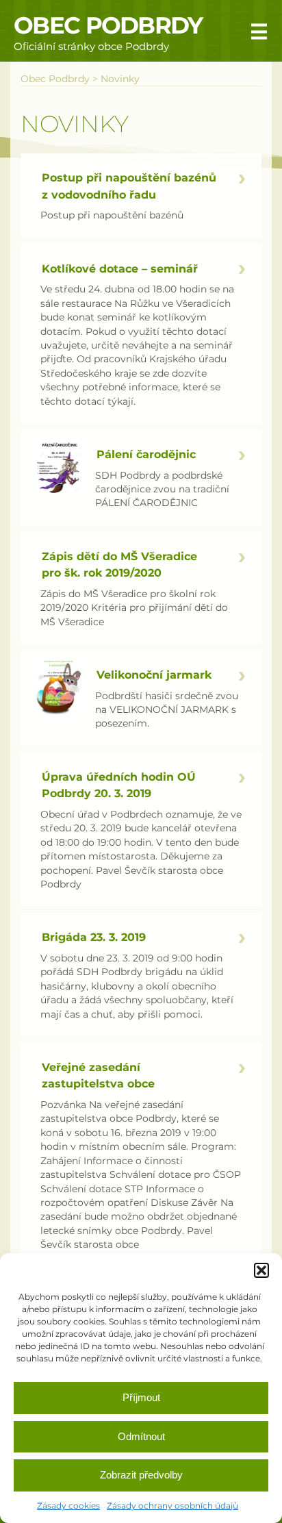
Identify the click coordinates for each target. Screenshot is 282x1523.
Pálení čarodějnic (146, 454)
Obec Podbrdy (108, 25)
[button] (261, 1270)
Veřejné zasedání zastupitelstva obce (98, 1075)
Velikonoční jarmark (154, 674)
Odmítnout (141, 1436)
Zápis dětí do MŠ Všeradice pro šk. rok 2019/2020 (119, 564)
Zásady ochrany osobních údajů (172, 1505)
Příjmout (141, 1397)
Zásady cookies (68, 1505)
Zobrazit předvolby (141, 1475)
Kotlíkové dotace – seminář (120, 268)
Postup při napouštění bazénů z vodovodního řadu (129, 186)
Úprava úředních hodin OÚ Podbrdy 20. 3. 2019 (119, 785)
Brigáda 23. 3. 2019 (94, 937)
